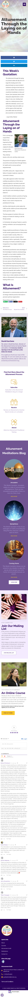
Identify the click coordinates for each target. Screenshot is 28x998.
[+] (19, 748)
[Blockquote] (12, 748)
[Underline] (5, 748)
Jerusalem (14, 482)
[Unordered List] (11, 748)
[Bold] (2, 748)
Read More (14, 496)
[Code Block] (14, 748)
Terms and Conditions (7, 981)
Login (25, 739)
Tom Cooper (5, 895)
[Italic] (4, 748)
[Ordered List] (9, 748)
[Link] (16, 748)
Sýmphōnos (14, 524)
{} (17, 748)
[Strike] (7, 748)
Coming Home (14, 563)
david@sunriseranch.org (11, 360)
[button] (24, 4)
